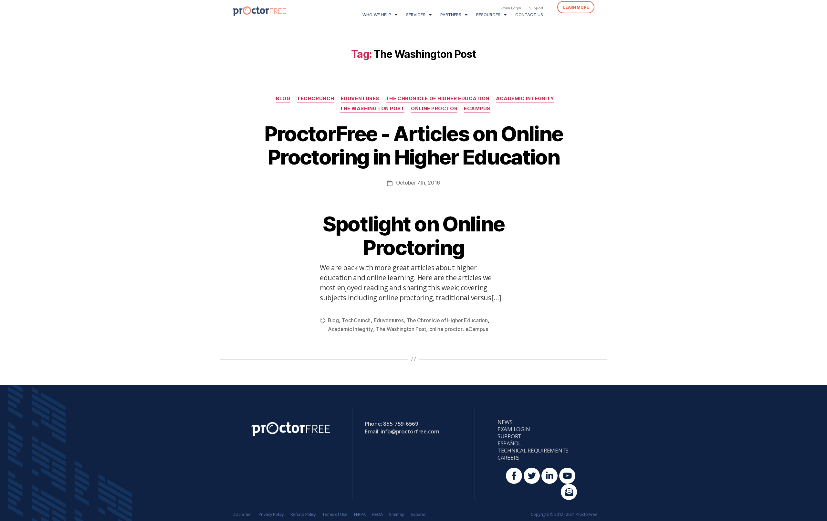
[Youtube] (567, 476)
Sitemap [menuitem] (396, 514)
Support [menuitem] (536, 8)
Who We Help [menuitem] (376, 14)
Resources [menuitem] (488, 14)
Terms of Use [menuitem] (335, 514)
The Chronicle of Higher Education (437, 98)
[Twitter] (532, 476)
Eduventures (360, 98)
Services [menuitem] (415, 14)
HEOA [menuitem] (377, 514)
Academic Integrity (525, 98)
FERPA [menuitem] (360, 514)
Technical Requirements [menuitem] (533, 450)
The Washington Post (372, 109)
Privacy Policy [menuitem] (271, 514)
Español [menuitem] (509, 443)
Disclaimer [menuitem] (242, 514)
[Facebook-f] (514, 476)
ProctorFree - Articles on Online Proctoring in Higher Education (413, 145)
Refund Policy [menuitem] (303, 514)
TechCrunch (315, 98)
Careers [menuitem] (508, 457)
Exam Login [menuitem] (511, 8)
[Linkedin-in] (549, 476)
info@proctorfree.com (410, 431)
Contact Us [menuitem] (529, 14)
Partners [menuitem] (450, 14)
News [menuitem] (505, 422)
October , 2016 (418, 182)
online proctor (434, 109)
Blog (283, 98)
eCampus (477, 109)
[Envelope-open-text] (569, 492)
